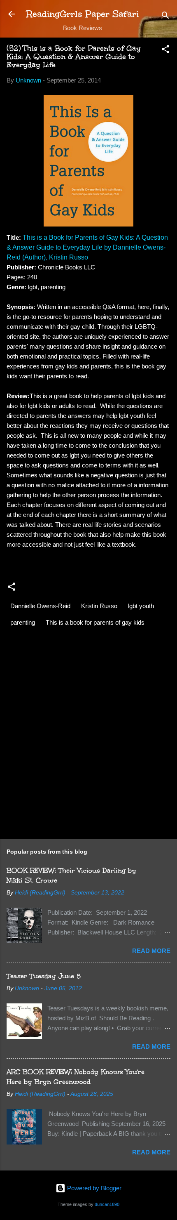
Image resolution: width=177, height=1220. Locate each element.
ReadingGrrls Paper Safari (82, 14)
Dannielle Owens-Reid (40, 605)
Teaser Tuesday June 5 (44, 976)
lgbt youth (141, 605)
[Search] (165, 16)
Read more (151, 950)
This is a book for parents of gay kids (95, 622)
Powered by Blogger (93, 1188)
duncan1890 (107, 1204)
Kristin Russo (99, 605)
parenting (22, 622)
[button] (165, 50)
